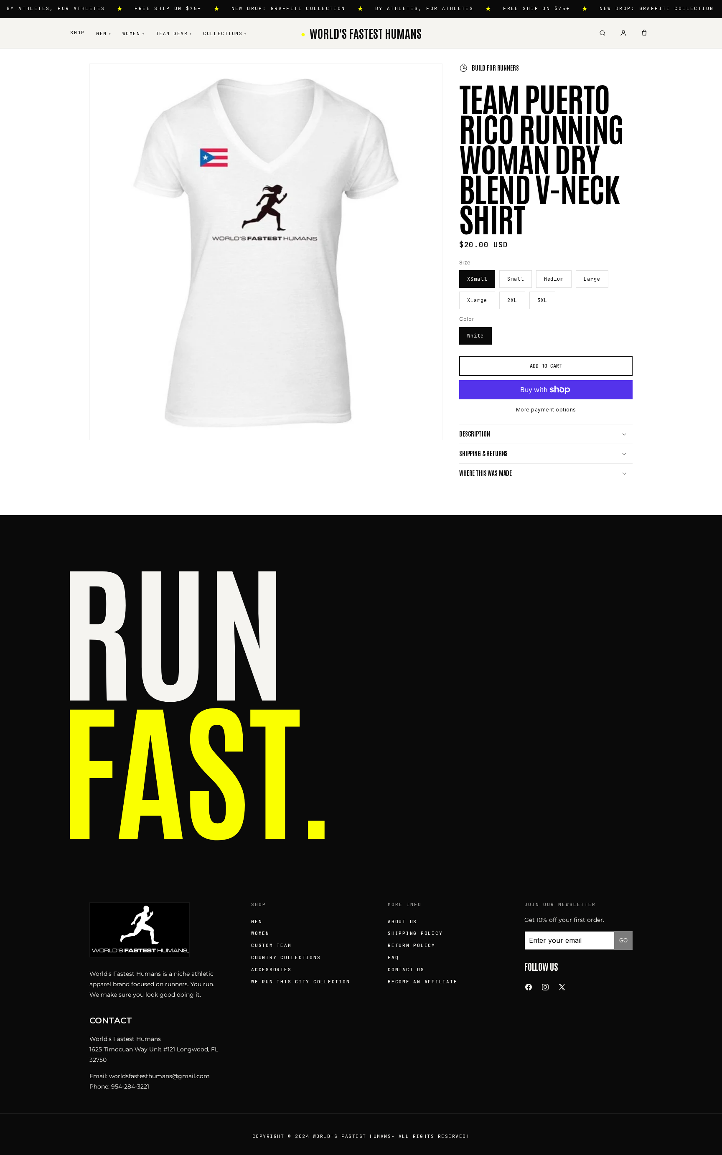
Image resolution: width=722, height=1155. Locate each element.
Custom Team (271, 945)
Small (515, 279)
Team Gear (174, 33)
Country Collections (285, 957)
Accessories (271, 969)
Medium (554, 279)
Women (133, 33)
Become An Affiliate (422, 982)
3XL (542, 300)
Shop (77, 33)
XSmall (477, 279)
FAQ (393, 957)
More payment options (546, 409)
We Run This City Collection (300, 982)
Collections (224, 33)
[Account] (623, 33)
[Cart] (644, 33)
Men (103, 33)
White (475, 336)
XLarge (477, 300)
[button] (546, 434)
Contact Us (406, 969)
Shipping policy (415, 933)
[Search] (602, 33)
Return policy (411, 945)
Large (592, 279)
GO (623, 940)
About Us (402, 921)
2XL (512, 300)
